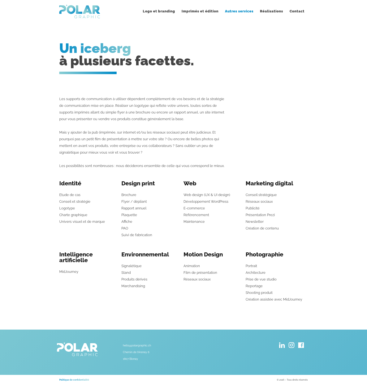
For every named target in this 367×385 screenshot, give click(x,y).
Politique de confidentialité (74, 380)
